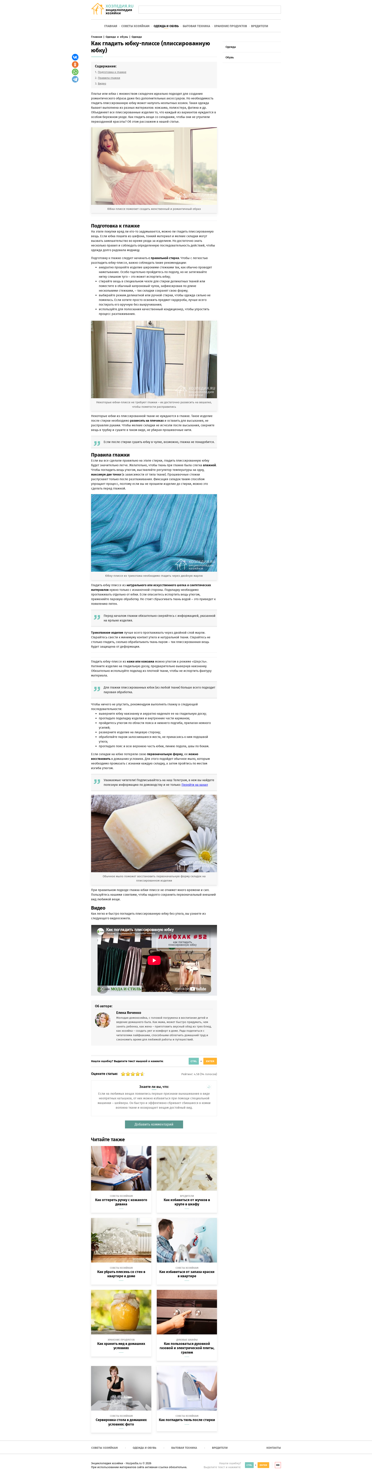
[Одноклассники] (75, 64)
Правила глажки (109, 78)
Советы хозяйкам (135, 26)
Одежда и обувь (166, 26)
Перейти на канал (195, 785)
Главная (110, 26)
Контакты (273, 1448)
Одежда (231, 47)
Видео (102, 83)
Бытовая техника (196, 26)
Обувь (230, 57)
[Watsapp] (75, 72)
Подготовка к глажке (112, 72)
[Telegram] (75, 79)
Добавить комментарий (154, 1124)
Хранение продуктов (230, 26)
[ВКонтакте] (75, 57)
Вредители (259, 26)
